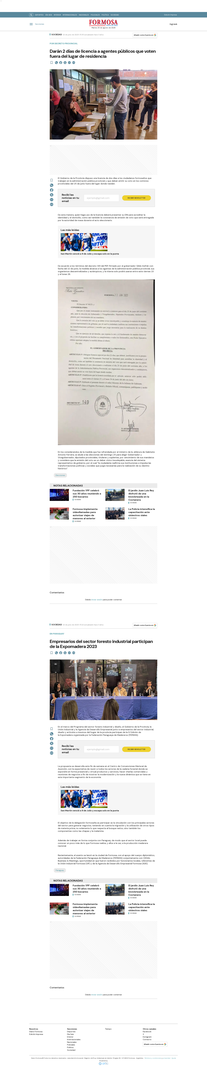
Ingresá (173, 24)
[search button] (31, 15)
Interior (57, 15)
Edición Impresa (170, 15)
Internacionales (70, 15)
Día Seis (48, 15)
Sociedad (115, 15)
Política (105, 15)
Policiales (95, 15)
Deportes (39, 15)
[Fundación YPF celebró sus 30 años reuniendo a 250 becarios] (59, 495)
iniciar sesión (96, 599)
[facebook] (60, 62)
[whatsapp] (56, 62)
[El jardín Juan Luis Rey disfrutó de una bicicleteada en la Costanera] (115, 495)
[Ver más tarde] (52, 62)
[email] (69, 62)
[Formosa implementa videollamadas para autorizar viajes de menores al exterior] (59, 513)
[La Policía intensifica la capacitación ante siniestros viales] (115, 513)
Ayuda (174, 1058)
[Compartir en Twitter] (65, 62)
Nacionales (84, 15)
